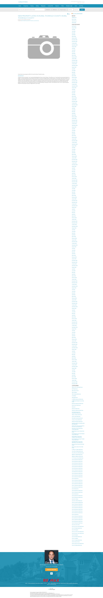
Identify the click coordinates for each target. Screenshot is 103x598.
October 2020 (74, 142)
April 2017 (73, 214)
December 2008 (74, 381)
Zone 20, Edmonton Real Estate (77, 490)
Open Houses (74, 20)
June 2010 (73, 352)
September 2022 (75, 104)
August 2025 (74, 46)
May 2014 (73, 272)
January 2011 (74, 340)
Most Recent (74, 26)
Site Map (81, 5)
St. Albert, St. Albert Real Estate (77, 449)
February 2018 (74, 197)
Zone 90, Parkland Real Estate (77, 536)
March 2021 (74, 135)
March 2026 (74, 36)
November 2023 (74, 82)
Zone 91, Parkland (75, 538)
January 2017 (74, 219)
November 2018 (74, 181)
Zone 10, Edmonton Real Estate (77, 473)
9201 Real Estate (75, 397)
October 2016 (74, 224)
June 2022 (73, 109)
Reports (57, 5)
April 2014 (73, 274)
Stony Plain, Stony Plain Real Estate (78, 452)
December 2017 (74, 200)
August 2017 (74, 207)
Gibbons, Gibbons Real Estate (77, 414)
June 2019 (73, 169)
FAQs (62, 5)
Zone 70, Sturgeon (75, 529)
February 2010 (74, 359)
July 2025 (73, 48)
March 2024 (74, 75)
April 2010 (73, 356)
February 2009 (74, 378)
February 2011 (74, 339)
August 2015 (74, 246)
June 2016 (73, 231)
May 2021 (73, 132)
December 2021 (74, 120)
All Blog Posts (74, 17)
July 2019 (73, 168)
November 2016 (74, 222)
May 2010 (73, 354)
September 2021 (75, 125)
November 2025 (74, 41)
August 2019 (74, 166)
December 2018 (74, 180)
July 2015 (73, 248)
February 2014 (74, 277)
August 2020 (74, 145)
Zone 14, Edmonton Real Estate (77, 480)
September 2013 (75, 286)
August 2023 (74, 87)
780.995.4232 (53, 584)
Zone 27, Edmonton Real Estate (77, 504)
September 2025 (75, 44)
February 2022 (74, 116)
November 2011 (74, 323)
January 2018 (74, 198)
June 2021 (73, 130)
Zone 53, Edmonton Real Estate (77, 512)
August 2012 (74, 308)
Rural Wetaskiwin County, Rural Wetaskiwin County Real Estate (77, 442)
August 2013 (74, 287)
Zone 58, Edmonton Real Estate (77, 521)
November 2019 (74, 161)
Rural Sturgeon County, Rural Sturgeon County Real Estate (77, 437)
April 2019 (73, 173)
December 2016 (74, 221)
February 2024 (74, 77)
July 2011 (73, 330)
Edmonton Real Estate (75, 408)
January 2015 (74, 258)
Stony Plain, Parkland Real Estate (77, 451)
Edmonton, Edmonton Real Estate (77, 410)
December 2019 (74, 159)
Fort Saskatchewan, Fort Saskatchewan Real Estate (76, 412)
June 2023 (73, 91)
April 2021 (73, 133)
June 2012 (73, 311)
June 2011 (73, 332)
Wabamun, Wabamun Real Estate (77, 456)
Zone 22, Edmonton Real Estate (77, 495)
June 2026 (73, 31)
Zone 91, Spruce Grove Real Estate (78, 543)
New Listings (74, 19)
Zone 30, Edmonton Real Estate (77, 509)
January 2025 (74, 58)
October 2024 (74, 63)
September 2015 (75, 245)
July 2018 (73, 188)
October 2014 (74, 263)
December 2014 (74, 260)
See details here (21, 75)
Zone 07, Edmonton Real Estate (77, 469)
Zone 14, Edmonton (75, 478)
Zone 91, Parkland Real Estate (77, 540)
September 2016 (75, 226)
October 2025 (74, 43)
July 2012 (73, 310)
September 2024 (75, 65)
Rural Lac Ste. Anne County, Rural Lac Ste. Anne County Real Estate (78, 426)
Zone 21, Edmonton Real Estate (77, 492)
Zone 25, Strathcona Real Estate (77, 502)
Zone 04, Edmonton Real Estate (77, 464)
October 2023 (74, 84)
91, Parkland (74, 395)
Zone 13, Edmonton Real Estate (77, 476)
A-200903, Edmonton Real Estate (77, 399)
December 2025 (74, 39)
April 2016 (73, 234)
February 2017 (74, 217)
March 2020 (74, 154)
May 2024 (73, 72)
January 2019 (74, 178)
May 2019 (73, 171)
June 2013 (73, 291)
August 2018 (74, 186)
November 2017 (74, 202)
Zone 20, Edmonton (75, 488)
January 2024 (74, 79)
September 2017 (75, 205)
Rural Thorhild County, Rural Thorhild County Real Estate (78, 439)
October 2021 (74, 123)
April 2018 (73, 193)
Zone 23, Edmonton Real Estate (77, 497)
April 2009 (73, 375)
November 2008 (74, 383)
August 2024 (74, 67)
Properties (26, 5)
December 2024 (74, 60)
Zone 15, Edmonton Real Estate (77, 481)
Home (20, 5)
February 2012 (74, 318)
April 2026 (73, 34)
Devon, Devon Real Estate (76, 405)
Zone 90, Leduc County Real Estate (78, 533)
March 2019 (74, 174)
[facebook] (51, 573)
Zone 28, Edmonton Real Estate (77, 505)
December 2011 (74, 322)
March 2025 (74, 55)
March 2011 (74, 337)
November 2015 (74, 241)
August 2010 (74, 349)
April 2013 (73, 294)
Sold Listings (74, 22)
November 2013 (74, 282)
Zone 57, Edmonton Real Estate (77, 519)
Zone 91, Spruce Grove (76, 541)
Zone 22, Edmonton (75, 493)
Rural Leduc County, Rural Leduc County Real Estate (77, 429)
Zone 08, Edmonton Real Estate (77, 471)
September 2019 (75, 164)
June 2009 (73, 371)
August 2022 (74, 106)
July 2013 (73, 289)
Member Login (69, 5)
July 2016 (73, 229)
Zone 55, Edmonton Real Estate (77, 516)
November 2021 (74, 121)
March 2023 (74, 96)
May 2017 (73, 212)
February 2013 (74, 298)
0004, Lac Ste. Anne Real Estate (77, 387)
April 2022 (73, 113)
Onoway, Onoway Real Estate (77, 419)
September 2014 (75, 265)
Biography (43, 5)
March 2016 (74, 236)
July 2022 (73, 108)
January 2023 (74, 99)
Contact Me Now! (51, 569)
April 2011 (73, 335)
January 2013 (74, 299)
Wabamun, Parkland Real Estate (77, 454)
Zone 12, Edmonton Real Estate (77, 475)
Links (76, 5)
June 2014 (73, 270)
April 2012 (73, 315)
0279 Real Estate (75, 388)
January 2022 (74, 118)
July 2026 (73, 29)
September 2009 (75, 366)
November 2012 (74, 303)
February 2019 (74, 176)
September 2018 (75, 185)
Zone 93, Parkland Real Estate (77, 545)
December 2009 (74, 363)
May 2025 (73, 51)
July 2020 (73, 147)
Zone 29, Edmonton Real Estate (77, 507)
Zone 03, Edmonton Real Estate (77, 463)
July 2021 (73, 128)
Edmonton (73, 406)
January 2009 (74, 380)
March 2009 (74, 376)
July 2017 (73, 209)
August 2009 (74, 368)
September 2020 (75, 144)
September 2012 (75, 306)
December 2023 (74, 80)
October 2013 (74, 284)
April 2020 (73, 152)
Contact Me (50, 5)
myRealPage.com (51, 589)
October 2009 (74, 364)
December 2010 (74, 342)
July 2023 (73, 89)
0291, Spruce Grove (75, 390)
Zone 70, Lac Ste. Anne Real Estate (78, 526)
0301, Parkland (74, 392)
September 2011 (75, 327)
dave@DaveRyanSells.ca (73, 583)
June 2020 (73, 149)
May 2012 (73, 313)
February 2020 (74, 156)
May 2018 (73, 192)
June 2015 (73, 250)
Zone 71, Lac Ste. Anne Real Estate (78, 531)
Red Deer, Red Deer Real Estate (77, 421)
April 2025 (73, 53)
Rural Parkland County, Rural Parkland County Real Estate (78, 434)
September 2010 (75, 347)
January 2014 (74, 279)
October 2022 (74, 103)
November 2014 (74, 262)
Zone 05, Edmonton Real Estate (77, 466)
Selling (37, 5)
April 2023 (73, 94)
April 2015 (73, 253)
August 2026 (74, 27)
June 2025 (73, 50)
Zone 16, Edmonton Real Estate (77, 483)
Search (82, 9)
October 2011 (74, 325)
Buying (32, 5)
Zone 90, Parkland (75, 534)
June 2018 (73, 190)
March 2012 (74, 316)
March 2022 (74, 115)
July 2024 (73, 68)
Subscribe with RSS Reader (77, 13)
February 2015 (74, 257)
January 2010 (74, 361)
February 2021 (74, 137)
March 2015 (74, 255)
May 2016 (73, 233)
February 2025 (74, 56)
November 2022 (74, 101)
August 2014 (74, 267)
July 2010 (73, 351)
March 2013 (74, 296)
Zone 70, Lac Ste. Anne (76, 524)
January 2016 (74, 239)
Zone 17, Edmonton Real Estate (77, 485)
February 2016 (74, 238)
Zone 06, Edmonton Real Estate (77, 468)
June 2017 (73, 210)
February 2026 (74, 38)
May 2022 (73, 111)
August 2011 (74, 328)
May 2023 (73, 92)
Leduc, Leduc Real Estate (76, 416)
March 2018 (74, 195)
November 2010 (74, 344)
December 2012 (74, 301)
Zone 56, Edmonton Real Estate (77, 517)
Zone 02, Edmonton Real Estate (77, 461)
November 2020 (74, 140)
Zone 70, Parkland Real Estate (77, 528)
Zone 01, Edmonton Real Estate (77, 459)
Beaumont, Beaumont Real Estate (77, 403)
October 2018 (74, 183)
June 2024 (73, 70)
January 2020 (74, 157)
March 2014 (74, 275)
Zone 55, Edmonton (75, 514)
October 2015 (74, 243)
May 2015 (73, 251)
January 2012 (74, 320)
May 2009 (73, 373)
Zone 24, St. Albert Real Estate (77, 500)
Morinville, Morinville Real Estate (77, 418)
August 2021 (74, 127)
